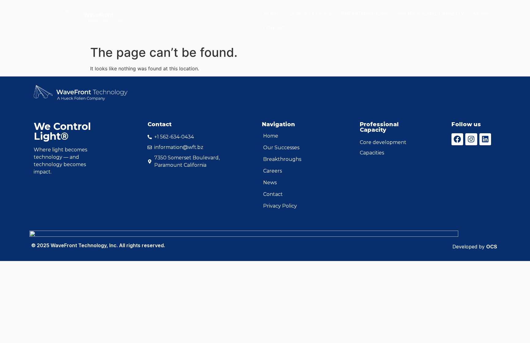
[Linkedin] (485, 139)
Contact (273, 194)
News (270, 182)
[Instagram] (471, 139)
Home (270, 136)
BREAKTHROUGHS (364, 14)
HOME (271, 14)
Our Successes (281, 147)
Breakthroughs (282, 159)
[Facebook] (457, 139)
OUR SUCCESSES (310, 14)
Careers (272, 171)
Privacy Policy (280, 206)
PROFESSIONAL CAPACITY (431, 14)
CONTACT (275, 28)
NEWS (481, 14)
